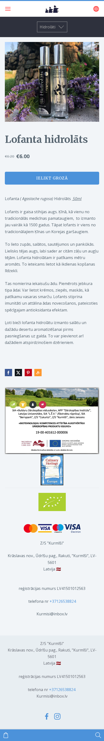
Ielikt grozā (51, 178)
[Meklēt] (98, 735)
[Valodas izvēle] (96, 9)
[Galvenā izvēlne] (8, 9)
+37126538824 (63, 601)
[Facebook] (47, 716)
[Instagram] (57, 716)
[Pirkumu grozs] (6, 735)
